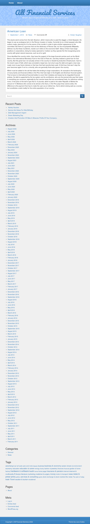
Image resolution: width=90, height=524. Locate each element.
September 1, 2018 (17, 35)
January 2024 (12, 152)
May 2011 (11, 434)
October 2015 (12, 326)
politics (18, 477)
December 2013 (13, 373)
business (41, 466)
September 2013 (13, 381)
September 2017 (13, 271)
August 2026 (12, 129)
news (71, 474)
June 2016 (11, 305)
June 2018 (11, 247)
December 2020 (13, 171)
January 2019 (12, 229)
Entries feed (12, 504)
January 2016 (12, 318)
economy (8, 468)
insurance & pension (55, 471)
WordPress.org (13, 509)
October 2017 (12, 268)
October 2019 (12, 205)
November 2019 (13, 202)
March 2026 (12, 142)
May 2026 (11, 137)
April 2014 (11, 363)
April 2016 (11, 310)
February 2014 (13, 368)
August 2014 (12, 352)
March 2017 (12, 284)
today (82, 477)
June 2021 (11, 165)
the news (69, 476)
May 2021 (11, 168)
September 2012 (13, 410)
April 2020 (11, 192)
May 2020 (11, 189)
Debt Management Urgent (17, 113)
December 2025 (13, 147)
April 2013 (11, 394)
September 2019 (13, 208)
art (18, 466)
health (31, 471)
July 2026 (11, 131)
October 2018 (12, 236)
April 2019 (11, 221)
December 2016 (13, 292)
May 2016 (11, 307)
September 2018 (13, 239)
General (10, 452)
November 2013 (13, 376)
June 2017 (11, 278)
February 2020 (13, 194)
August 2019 (12, 210)
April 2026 (11, 139)
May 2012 (11, 420)
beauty (35, 466)
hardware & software (20, 471)
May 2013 (11, 392)
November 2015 (13, 323)
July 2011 (11, 428)
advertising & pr (10, 466)
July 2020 (11, 184)
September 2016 (13, 297)
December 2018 (13, 231)
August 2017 (12, 273)
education (16, 468)
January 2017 (12, 289)
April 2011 (11, 436)
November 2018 (13, 234)
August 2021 (12, 160)
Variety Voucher (13, 107)
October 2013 (12, 378)
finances (61, 468)
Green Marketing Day (15, 115)
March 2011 (12, 439)
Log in (10, 501)
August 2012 (12, 413)
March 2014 (12, 365)
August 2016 (12, 300)
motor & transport (62, 474)
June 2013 (11, 389)
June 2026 (11, 134)
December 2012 (13, 405)
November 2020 (13, 173)
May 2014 (11, 360)
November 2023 (13, 155)
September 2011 (13, 426)
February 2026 (13, 144)
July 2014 (11, 355)
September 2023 (13, 158)
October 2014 (12, 347)
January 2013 (12, 402)
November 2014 (13, 344)
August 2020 (12, 181)
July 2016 (11, 302)
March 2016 (12, 313)
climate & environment (74, 466)
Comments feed (13, 506)
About (19, 3)
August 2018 (12, 242)
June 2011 (11, 431)
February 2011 (13, 441)
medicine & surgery (43, 474)
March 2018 (12, 255)
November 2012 (13, 407)
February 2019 (13, 226)
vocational (31, 479)
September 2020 (13, 179)
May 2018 (11, 250)
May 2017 (11, 281)
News (30, 35)
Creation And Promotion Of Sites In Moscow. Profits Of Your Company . (33, 118)
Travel (12, 479)
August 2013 (12, 384)
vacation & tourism (21, 479)
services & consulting (29, 476)
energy (37, 468)
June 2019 (11, 215)
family (42, 468)
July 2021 (11, 163)
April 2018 (11, 252)
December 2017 (13, 263)
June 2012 (11, 418)
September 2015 (13, 328)
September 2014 (13, 349)
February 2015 (13, 336)
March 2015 (12, 334)
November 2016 (13, 294)
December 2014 (13, 342)
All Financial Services (45, 12)
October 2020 (12, 176)
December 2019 (13, 200)
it (14, 474)
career (64, 466)
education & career (27, 468)
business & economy (53, 465)
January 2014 (12, 370)
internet (66, 471)
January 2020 (12, 197)
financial (66, 468)
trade (7, 479)
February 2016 (13, 315)
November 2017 (13, 265)
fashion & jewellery (50, 468)
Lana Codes (80, 522)
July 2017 (11, 276)
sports (40, 477)
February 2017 (13, 286)
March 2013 (12, 397)
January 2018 (12, 260)
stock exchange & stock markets (54, 477)
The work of (76, 477)
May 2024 (11, 150)
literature (24, 474)
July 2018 (11, 244)
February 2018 (13, 257)
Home (11, 3)
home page (42, 471)
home (36, 471)
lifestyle (18, 474)
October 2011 (12, 423)
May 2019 (11, 218)
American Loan (16, 31)
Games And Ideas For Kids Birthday (20, 110)
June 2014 (11, 357)
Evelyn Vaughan (76, 35)
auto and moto (28, 466)
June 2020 (11, 187)
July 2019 (11, 213)
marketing (31, 474)
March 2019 (12, 223)
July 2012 (11, 415)
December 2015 (13, 321)
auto (20, 466)
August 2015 (12, 331)
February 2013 (13, 399)
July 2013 (11, 386)
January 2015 (12, 339)
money (53, 474)
